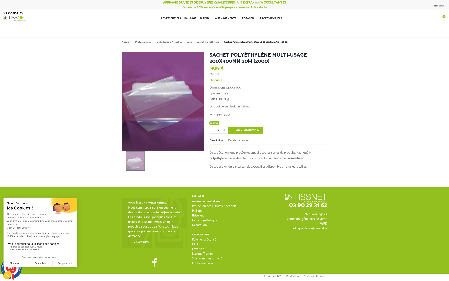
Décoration (199, 225)
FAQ (195, 244)
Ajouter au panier (248, 129)
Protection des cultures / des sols (214, 206)
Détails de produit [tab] (238, 140)
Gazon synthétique (204, 220)
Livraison (198, 249)
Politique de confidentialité (309, 228)
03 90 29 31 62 (308, 204)
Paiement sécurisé (204, 239)
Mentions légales (316, 214)
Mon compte (439, 6)
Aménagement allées (206, 201)
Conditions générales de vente (307, 219)
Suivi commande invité (207, 258)
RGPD (323, 223)
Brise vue (198, 215)
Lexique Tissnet (202, 253)
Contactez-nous (202, 263)
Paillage (197, 210)
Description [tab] (216, 140)
